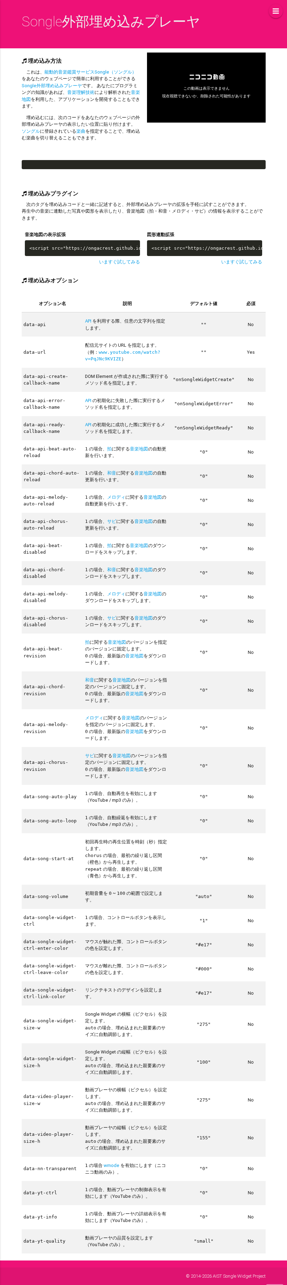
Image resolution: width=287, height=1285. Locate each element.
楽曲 (80, 131)
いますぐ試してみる (119, 262)
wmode (111, 1165)
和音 (111, 473)
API (88, 321)
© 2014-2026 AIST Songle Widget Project (226, 1276)
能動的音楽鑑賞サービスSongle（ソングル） (90, 72)
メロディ (116, 497)
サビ (111, 521)
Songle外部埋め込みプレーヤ (52, 86)
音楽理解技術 (80, 92)
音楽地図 (139, 449)
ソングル (31, 131)
